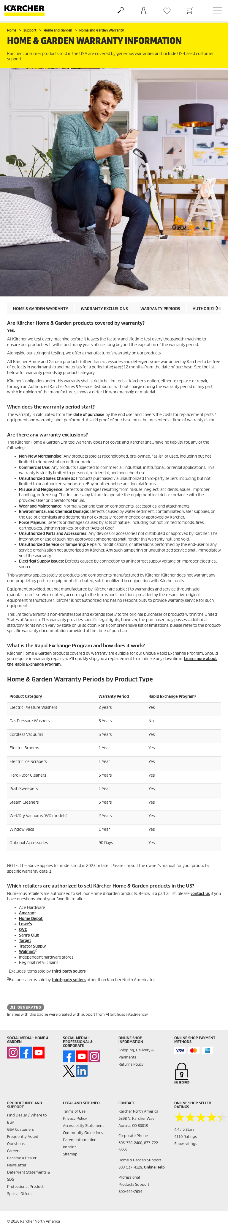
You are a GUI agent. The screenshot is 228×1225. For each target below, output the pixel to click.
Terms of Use (74, 1111)
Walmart (27, 951)
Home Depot (31, 918)
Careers (13, 1151)
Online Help (154, 1167)
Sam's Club (29, 935)
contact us (200, 893)
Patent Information (79, 1140)
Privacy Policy (75, 1118)
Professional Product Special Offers (25, 1190)
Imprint (69, 1147)
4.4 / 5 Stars (184, 1129)
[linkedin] (82, 1071)
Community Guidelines (83, 1132)
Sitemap (70, 1154)
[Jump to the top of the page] (213, 1213)
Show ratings (185, 1143)
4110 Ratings (185, 1136)
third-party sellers (69, 971)
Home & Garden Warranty (40, 308)
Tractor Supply (32, 946)
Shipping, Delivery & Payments (136, 1053)
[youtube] (39, 1052)
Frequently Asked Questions (22, 1140)
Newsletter (16, 1165)
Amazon (26, 912)
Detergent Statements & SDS (28, 1176)
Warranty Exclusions (104, 308)
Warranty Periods (160, 308)
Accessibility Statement (83, 1125)
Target (25, 940)
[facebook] (26, 1052)
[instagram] (13, 1052)
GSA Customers (20, 1129)
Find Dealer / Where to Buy (27, 1119)
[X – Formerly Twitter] (69, 1071)
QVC (23, 929)
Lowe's (25, 923)
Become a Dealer (22, 1158)
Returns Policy (131, 1064)
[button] (217, 308)
